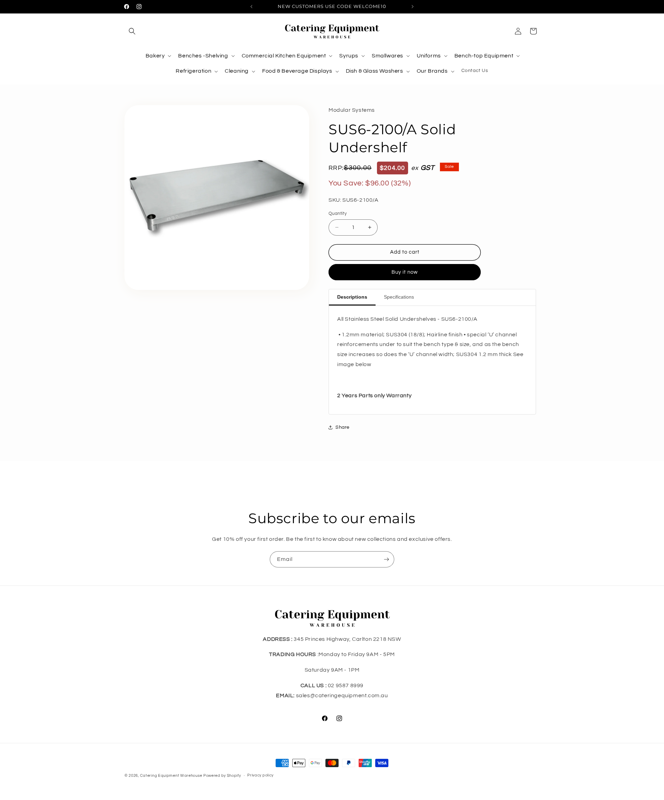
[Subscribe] (386, 559)
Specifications (399, 297)
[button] (132, 31)
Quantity (338, 213)
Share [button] (342, 427)
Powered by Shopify (222, 776)
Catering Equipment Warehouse (171, 776)
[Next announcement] (412, 6)
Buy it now (404, 272)
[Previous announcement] (251, 6)
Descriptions (352, 297)
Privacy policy (260, 775)
